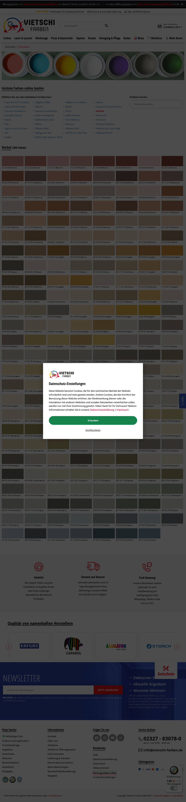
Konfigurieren (93, 430)
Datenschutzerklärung (102, 409)
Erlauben (93, 420)
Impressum (122, 409)
